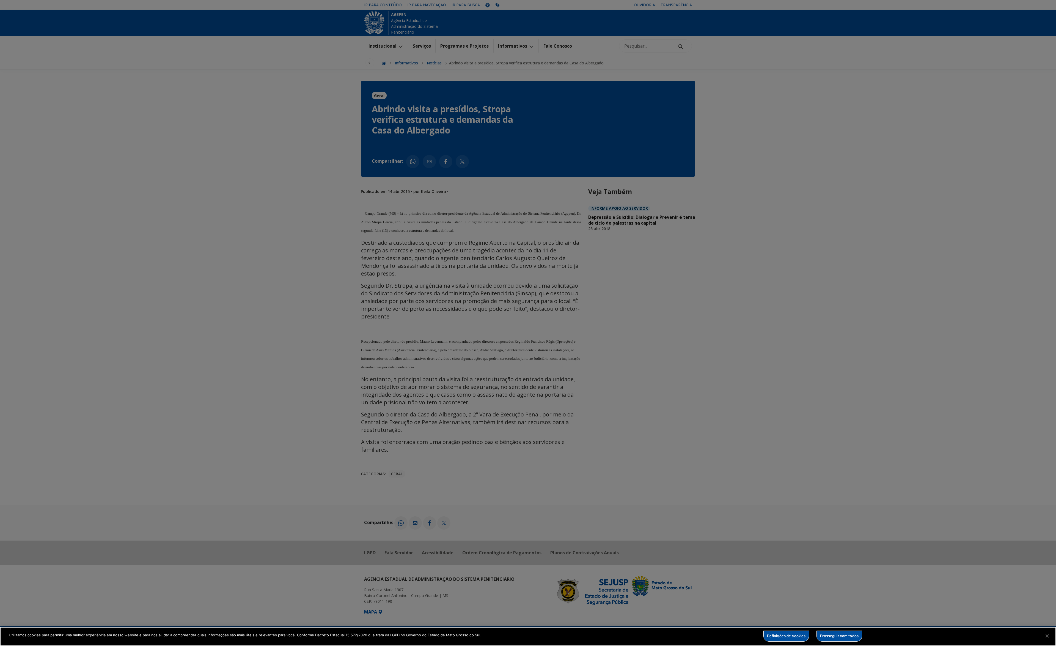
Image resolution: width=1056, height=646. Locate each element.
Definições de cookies (786, 636)
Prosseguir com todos (839, 636)
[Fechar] (1047, 636)
